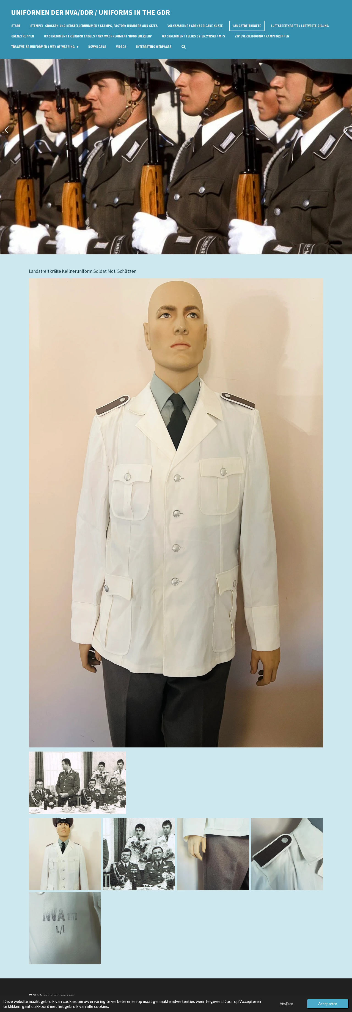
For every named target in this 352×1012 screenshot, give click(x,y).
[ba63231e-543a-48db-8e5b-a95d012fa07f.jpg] (139, 854)
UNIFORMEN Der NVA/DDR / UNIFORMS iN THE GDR (90, 12)
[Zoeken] (183, 47)
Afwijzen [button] (286, 1004)
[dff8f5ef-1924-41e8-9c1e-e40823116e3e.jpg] (213, 854)
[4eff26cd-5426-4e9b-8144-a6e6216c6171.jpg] (287, 854)
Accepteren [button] (327, 1004)
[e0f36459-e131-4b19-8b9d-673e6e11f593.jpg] (65, 854)
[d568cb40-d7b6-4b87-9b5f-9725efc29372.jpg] (65, 928)
